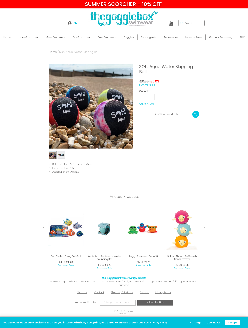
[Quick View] (66, 228)
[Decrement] (142, 97)
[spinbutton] (147, 97)
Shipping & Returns (122, 292)
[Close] (244, 322)
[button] (171, 23)
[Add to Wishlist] (195, 114)
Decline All (213, 322)
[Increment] (152, 97)
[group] (124, 237)
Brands (144, 292)
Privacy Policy (163, 292)
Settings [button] (195, 322)
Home (53, 52)
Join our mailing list (84, 302)
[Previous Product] (43, 228)
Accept (232, 322)
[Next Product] (205, 228)
